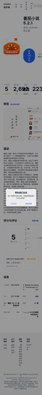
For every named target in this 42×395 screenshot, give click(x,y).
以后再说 (13, 204)
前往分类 (28, 204)
